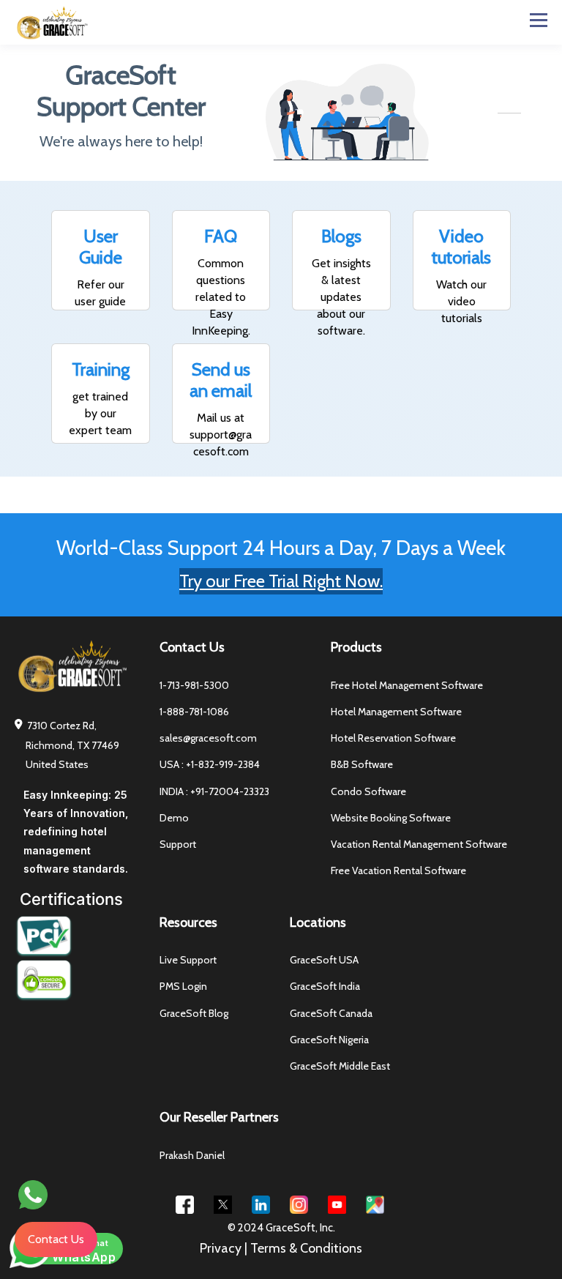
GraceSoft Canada (331, 1013)
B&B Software (362, 764)
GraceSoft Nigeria (329, 1040)
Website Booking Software (391, 818)
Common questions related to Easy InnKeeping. (221, 297)
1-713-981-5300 (194, 685)
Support (178, 844)
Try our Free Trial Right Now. (281, 581)
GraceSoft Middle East (340, 1066)
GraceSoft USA (324, 960)
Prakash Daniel (192, 1155)
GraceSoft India (325, 986)
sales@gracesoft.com (208, 738)
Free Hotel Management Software (407, 685)
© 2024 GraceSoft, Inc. (281, 1227)
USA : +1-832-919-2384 (210, 764)
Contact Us (56, 1239)
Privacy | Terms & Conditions (281, 1248)
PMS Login (183, 986)
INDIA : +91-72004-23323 (214, 792)
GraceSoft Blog (194, 1013)
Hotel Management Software (396, 712)
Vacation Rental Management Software (419, 844)
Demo (174, 818)
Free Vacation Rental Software (398, 871)
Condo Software (368, 792)
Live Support (188, 960)
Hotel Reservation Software (393, 738)
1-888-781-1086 (194, 712)
